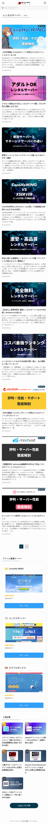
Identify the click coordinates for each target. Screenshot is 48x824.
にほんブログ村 (24, 805)
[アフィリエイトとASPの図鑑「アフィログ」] (24, 3)
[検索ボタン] (45, 3)
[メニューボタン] (3, 3)
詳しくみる (24, 606)
